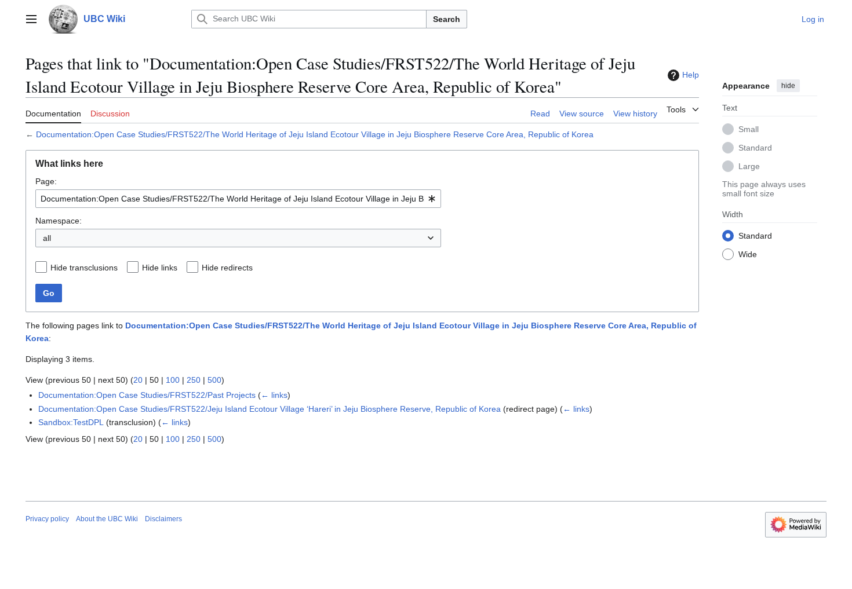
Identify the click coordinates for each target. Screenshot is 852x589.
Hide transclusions (84, 267)
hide (788, 86)
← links (274, 395)
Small (748, 129)
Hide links (159, 267)
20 (138, 380)
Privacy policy (47, 519)
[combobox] (238, 198)
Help (690, 74)
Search (446, 19)
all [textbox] (47, 238)
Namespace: (58, 220)
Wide (747, 254)
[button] (31, 19)
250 (194, 380)
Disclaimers (163, 519)
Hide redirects (227, 267)
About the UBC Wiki (107, 519)
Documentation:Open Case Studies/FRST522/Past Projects (147, 395)
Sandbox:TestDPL (71, 422)
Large (749, 166)
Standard (755, 147)
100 (173, 380)
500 (214, 380)
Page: (46, 181)
